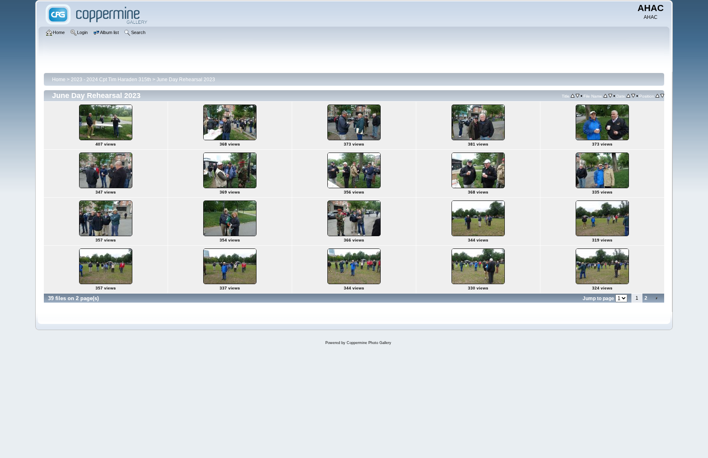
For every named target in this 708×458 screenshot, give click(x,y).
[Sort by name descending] (610, 96)
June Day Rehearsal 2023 (186, 79)
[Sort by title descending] (577, 96)
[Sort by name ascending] (605, 96)
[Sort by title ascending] (572, 96)
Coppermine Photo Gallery (369, 343)
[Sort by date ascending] (628, 96)
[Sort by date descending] (633, 96)
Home (59, 79)
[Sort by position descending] (662, 96)
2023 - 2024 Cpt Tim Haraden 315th (111, 79)
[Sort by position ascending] (657, 96)
